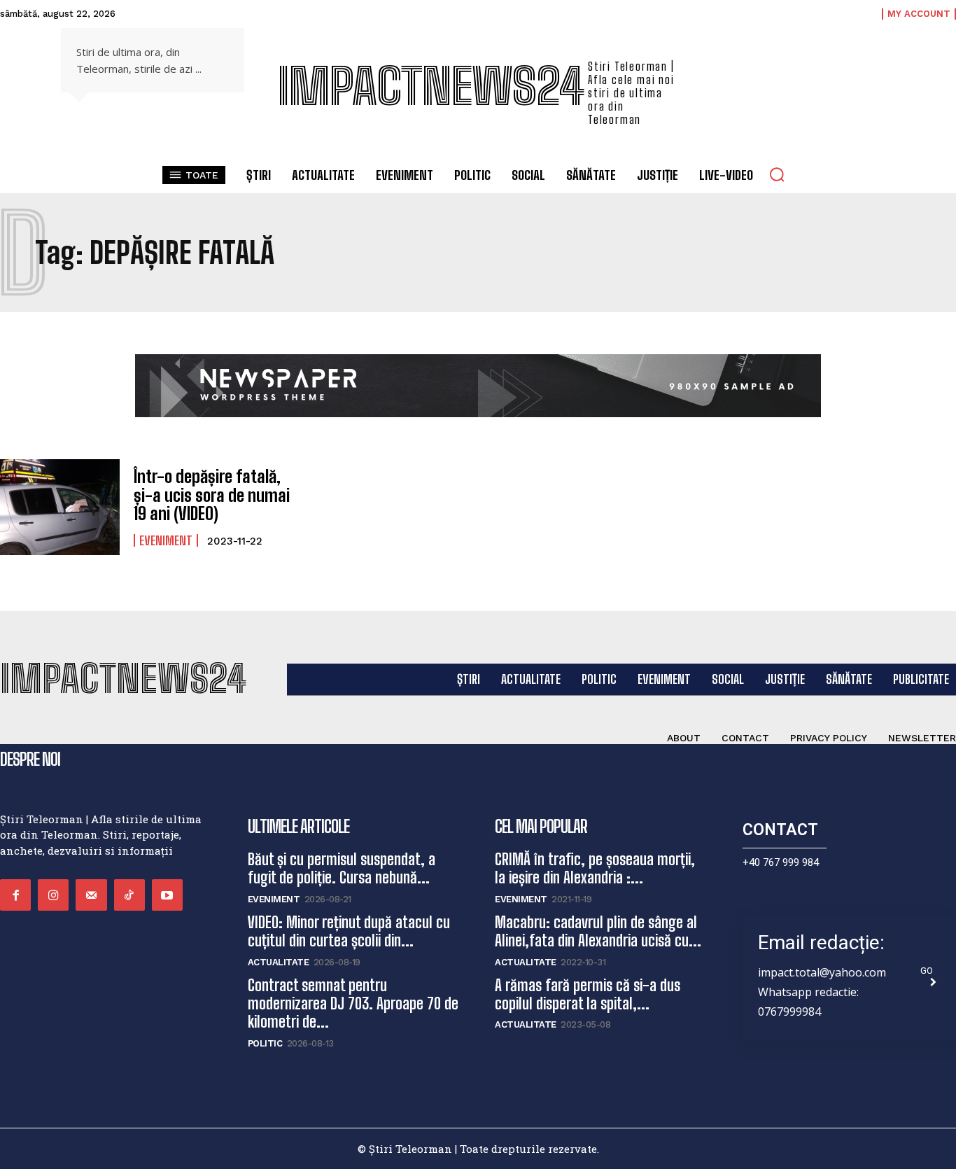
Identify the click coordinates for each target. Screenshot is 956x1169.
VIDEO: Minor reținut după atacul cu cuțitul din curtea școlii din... (349, 931)
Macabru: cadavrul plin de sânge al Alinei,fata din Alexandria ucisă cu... (598, 931)
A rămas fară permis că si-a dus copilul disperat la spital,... (587, 994)
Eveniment (165, 540)
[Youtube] (167, 894)
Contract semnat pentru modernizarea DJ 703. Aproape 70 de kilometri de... (353, 1004)
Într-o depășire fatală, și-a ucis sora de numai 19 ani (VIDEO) (212, 495)
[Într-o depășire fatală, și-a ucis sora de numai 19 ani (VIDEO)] (60, 507)
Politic (265, 1043)
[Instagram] (53, 894)
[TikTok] (129, 894)
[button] (777, 174)
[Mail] (91, 894)
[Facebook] (15, 894)
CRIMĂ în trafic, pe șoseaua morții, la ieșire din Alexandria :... (595, 868)
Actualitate (278, 962)
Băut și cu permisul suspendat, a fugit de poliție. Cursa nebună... (341, 868)
